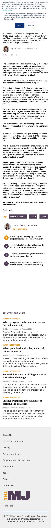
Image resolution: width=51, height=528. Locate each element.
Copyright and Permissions (16, 460)
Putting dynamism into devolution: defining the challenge (22, 402)
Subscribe (8, 466)
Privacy (6, 447)
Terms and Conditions (14, 441)
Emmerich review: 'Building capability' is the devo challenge (25, 376)
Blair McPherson (11, 329)
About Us (7, 435)
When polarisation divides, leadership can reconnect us (24, 350)
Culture (44, 216)
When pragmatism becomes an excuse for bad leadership (24, 323)
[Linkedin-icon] (6, 506)
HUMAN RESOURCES (11, 319)
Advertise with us (11, 454)
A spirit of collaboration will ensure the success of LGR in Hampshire (27, 246)
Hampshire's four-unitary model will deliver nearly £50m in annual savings (26, 263)
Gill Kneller (18, 49)
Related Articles (14, 313)
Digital (33, 216)
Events (6, 479)
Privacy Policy (7, 10)
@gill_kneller (8, 210)
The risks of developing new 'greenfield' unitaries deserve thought (27, 255)
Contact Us (8, 485)
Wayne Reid (10, 355)
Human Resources (18, 216)
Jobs (5, 473)
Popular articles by (25, 225)
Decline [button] (31, 25)
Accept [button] (19, 25)
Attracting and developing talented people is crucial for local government (26, 237)
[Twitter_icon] (11, 506)
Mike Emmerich (11, 381)
